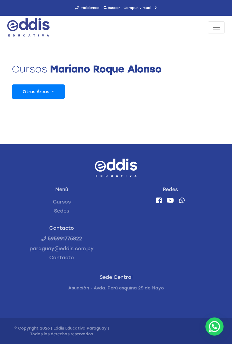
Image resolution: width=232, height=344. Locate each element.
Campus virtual (138, 8)
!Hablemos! (90, 8)
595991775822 (64, 238)
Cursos (62, 202)
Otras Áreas (36, 91)
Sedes (61, 211)
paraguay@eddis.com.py (62, 248)
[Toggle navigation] (216, 27)
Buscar (113, 8)
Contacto (61, 257)
